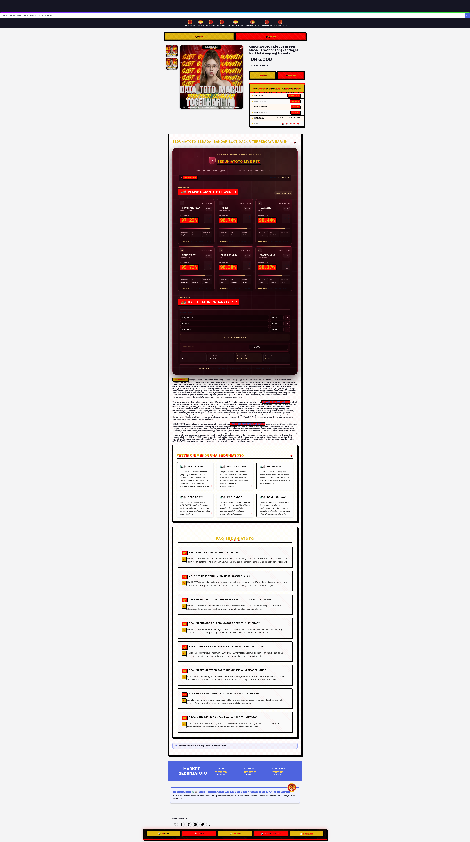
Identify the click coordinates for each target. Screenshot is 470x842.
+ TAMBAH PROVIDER (235, 337)
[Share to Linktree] (189, 824)
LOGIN (199, 36)
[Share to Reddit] (202, 824)
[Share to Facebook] (182, 824)
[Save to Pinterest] (195, 824)
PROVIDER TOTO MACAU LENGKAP (248, 424)
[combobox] (232, 15)
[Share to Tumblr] (209, 824)
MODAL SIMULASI (188, 347)
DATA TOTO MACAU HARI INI (276, 402)
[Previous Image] (181, 77)
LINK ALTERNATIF (272, 834)
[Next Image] (241, 77)
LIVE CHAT (308, 834)
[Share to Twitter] (175, 824)
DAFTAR (271, 36)
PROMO (165, 833)
